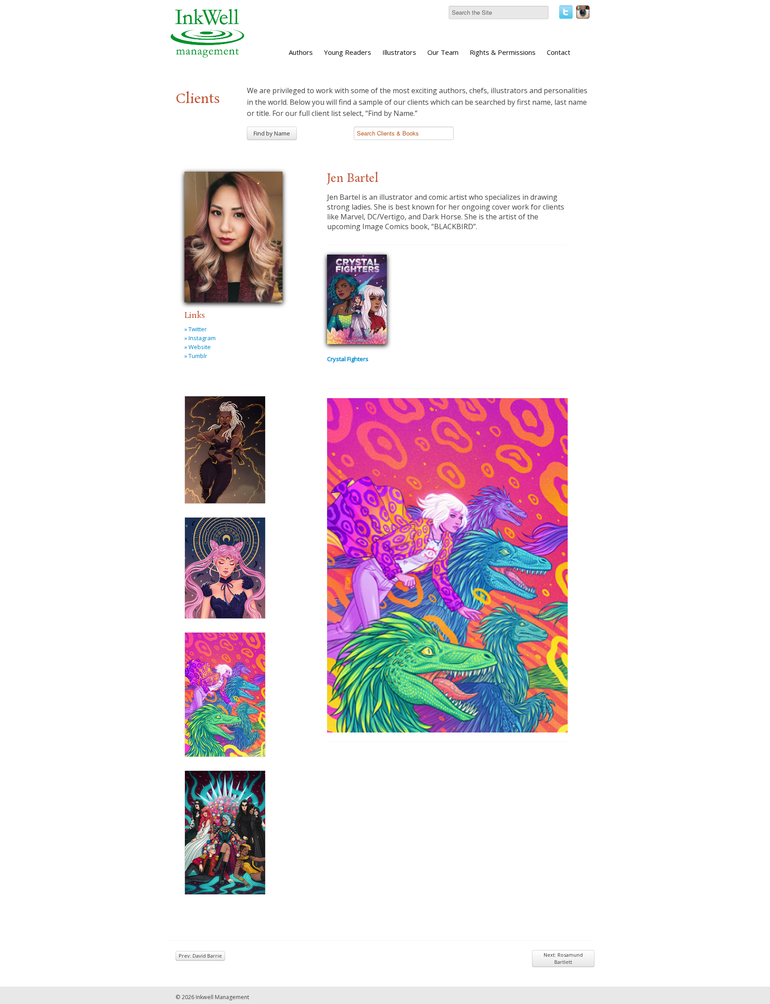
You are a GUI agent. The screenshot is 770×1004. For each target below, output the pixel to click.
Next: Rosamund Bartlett (563, 958)
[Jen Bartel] (233, 235)
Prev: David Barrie (200, 955)
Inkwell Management (222, 997)
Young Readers (347, 52)
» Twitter (195, 329)
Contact (558, 52)
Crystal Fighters (348, 359)
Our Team (443, 52)
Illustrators (399, 52)
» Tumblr (195, 356)
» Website (197, 347)
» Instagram (200, 338)
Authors (301, 52)
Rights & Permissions (503, 52)
